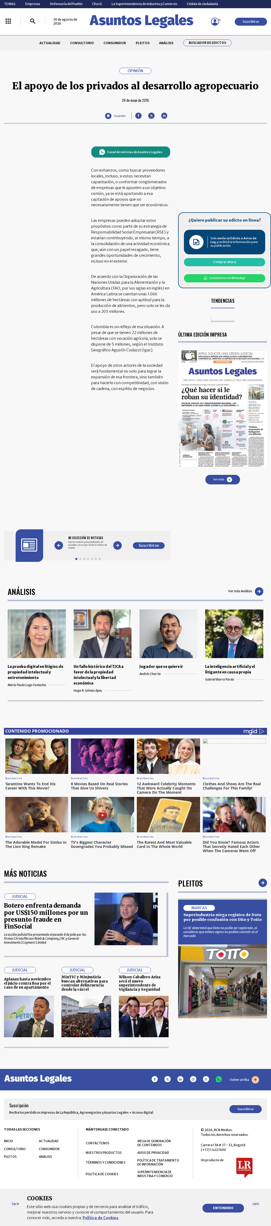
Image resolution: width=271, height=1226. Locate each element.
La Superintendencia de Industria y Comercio (144, 4)
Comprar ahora (224, 262)
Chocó (97, 4)
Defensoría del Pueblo (66, 4)
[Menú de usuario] (215, 22)
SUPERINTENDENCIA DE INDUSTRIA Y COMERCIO (155, 1174)
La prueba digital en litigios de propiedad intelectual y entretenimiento (35, 672)
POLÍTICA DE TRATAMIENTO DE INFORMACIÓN (158, 1162)
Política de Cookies (100, 1217)
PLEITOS (143, 43)
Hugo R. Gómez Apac (88, 690)
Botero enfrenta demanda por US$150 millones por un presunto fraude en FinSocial (46, 916)
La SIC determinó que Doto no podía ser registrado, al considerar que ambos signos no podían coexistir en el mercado (220, 932)
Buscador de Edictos (207, 43)
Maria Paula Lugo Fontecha (27, 685)
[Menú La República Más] (8, 21)
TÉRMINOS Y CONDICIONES (105, 1162)
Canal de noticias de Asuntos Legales (134, 152)
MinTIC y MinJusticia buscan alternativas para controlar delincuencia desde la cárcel (84, 983)
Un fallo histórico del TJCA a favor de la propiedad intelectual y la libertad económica (99, 675)
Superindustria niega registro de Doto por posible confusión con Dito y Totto (222, 917)
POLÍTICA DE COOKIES (102, 1174)
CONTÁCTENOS (97, 1143)
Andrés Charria (150, 674)
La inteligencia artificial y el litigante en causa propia (230, 669)
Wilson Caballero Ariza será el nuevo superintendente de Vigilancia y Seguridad (139, 983)
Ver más (218, 479)
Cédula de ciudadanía (202, 4)
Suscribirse (251, 22)
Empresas (32, 4)
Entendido (223, 1208)
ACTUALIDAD (49, 43)
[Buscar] (33, 21)
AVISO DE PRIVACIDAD (153, 1153)
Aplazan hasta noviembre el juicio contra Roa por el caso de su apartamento (27, 983)
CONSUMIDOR (114, 43)
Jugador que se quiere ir (161, 666)
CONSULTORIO (82, 43)
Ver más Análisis (240, 591)
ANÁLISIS (166, 43)
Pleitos (190, 883)
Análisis (21, 591)
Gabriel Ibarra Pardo (219, 679)
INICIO (8, 1141)
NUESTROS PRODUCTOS (104, 1153)
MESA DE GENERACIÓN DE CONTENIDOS (154, 1143)
